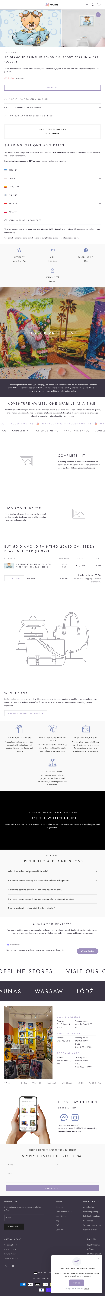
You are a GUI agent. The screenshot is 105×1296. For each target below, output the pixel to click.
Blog (57, 1220)
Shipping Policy (10, 1244)
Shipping (88, 578)
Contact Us (60, 1229)
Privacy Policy (10, 1249)
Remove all (31, 578)
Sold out (52, 87)
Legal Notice (61, 1216)
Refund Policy (9, 1253)
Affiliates (90, 1249)
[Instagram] (75, 1117)
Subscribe (14, 1226)
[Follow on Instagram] (5, 1265)
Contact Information (64, 1211)
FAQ (57, 1225)
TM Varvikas (11, 52)
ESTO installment (94, 1253)
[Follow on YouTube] (12, 1265)
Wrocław (95, 1083)
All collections (88, 1207)
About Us (59, 1207)
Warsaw (67, 1083)
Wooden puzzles (90, 1229)
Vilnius (37, 1083)
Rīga (24, 1083)
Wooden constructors (92, 1225)
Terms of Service (11, 1258)
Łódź (81, 1083)
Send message (52, 1188)
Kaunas (51, 1083)
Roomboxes (88, 1220)
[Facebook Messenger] (64, 1117)
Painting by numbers (91, 1216)
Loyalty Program (93, 1244)
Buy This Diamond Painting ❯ (25, 713)
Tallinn (10, 1083)
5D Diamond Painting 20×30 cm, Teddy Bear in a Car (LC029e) (34, 565)
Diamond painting (90, 1211)
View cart (14, 578)
